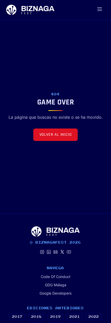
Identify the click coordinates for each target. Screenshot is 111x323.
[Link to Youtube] (69, 252)
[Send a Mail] (55, 252)
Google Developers (55, 293)
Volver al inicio (55, 134)
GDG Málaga (55, 285)
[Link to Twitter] (62, 252)
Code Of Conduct (55, 276)
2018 (36, 317)
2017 (17, 317)
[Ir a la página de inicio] (30, 10)
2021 (74, 317)
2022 (94, 317)
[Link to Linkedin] (48, 252)
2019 (55, 317)
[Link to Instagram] (42, 252)
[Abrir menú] (99, 10)
